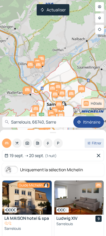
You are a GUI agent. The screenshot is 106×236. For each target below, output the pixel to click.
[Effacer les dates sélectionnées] (99, 155)
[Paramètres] (99, 18)
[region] (27, 198)
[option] (6, 143)
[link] (92, 103)
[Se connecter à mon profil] (99, 6)
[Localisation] (99, 29)
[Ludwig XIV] (79, 198)
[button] (55, 110)
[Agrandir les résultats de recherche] (53, 132)
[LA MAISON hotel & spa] (27, 198)
